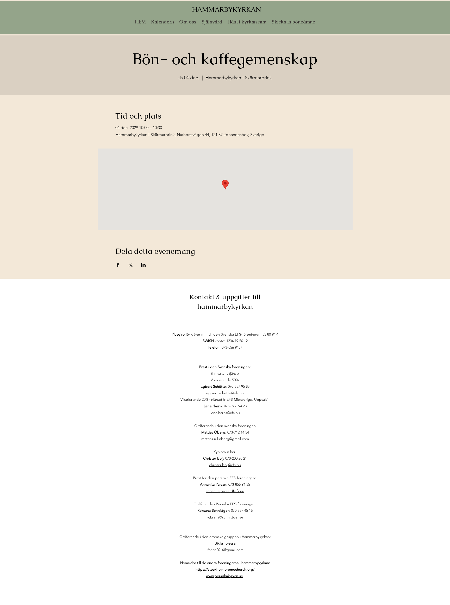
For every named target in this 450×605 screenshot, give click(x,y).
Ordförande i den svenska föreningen (225, 425)
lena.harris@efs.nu (225, 412)
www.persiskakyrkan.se (224, 575)
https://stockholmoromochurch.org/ (225, 569)
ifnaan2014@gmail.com (225, 549)
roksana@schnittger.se (225, 517)
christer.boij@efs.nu (225, 464)
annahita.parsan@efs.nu (225, 491)
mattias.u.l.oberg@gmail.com (225, 438)
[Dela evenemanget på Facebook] (117, 265)
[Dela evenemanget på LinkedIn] (143, 265)
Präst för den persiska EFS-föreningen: (225, 478)
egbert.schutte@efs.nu (225, 393)
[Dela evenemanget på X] (130, 265)
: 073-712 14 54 (225, 432)
